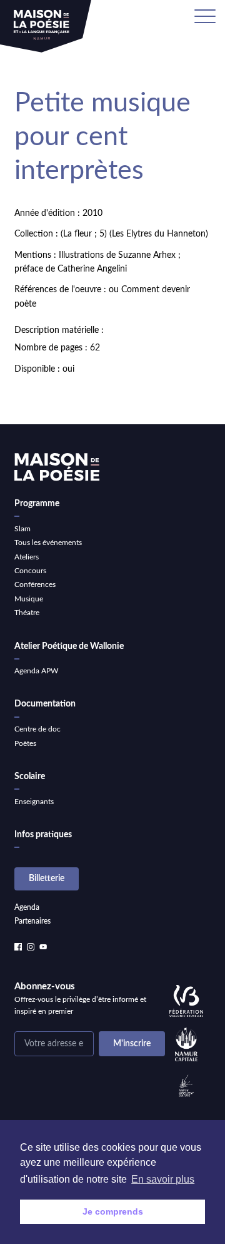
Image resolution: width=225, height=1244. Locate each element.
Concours (30, 570)
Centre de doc (37, 729)
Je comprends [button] (112, 1211)
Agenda (26, 907)
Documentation (45, 704)
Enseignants (34, 801)
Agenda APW (36, 671)
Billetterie (46, 878)
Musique (28, 599)
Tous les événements (48, 542)
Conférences (35, 584)
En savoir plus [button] (162, 1179)
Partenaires (32, 921)
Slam (22, 529)
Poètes (25, 743)
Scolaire (29, 776)
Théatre (26, 612)
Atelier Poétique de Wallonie (69, 646)
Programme (36, 503)
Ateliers (26, 557)
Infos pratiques (43, 834)
